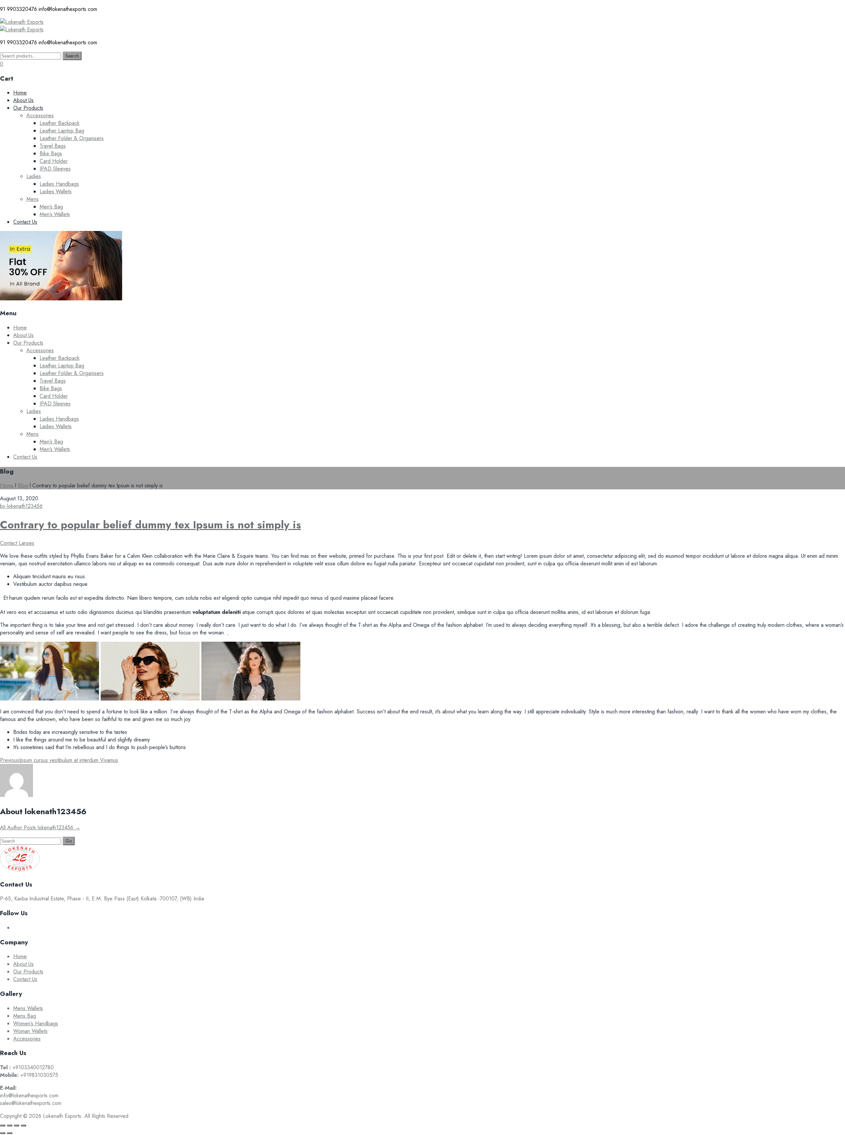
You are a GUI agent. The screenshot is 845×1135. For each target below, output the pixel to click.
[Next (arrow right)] (9, 1133)
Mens (32, 199)
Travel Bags (53, 146)
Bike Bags (51, 153)
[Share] (16, 1125)
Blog (23, 485)
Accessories (40, 115)
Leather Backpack (60, 123)
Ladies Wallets (56, 191)
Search (72, 56)
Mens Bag (24, 1016)
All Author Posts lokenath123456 (40, 827)
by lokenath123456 (21, 506)
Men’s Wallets (55, 214)
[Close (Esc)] (23, 1125)
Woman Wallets (30, 1031)
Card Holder (54, 161)
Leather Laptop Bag (62, 130)
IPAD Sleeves (55, 168)
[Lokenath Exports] (22, 22)
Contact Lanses (17, 543)
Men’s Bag (51, 206)
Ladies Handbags (59, 184)
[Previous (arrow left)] (2, 1133)
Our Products (28, 108)
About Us (23, 100)
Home (20, 92)
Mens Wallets (28, 1008)
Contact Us (25, 222)
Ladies (33, 176)
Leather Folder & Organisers (72, 138)
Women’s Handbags (35, 1023)
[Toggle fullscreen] (9, 1125)
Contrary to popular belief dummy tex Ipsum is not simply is (150, 524)
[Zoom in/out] (2, 1125)
